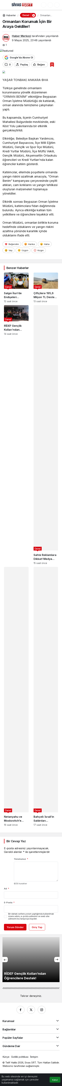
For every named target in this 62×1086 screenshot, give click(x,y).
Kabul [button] (55, 1080)
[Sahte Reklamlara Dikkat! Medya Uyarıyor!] (46, 434)
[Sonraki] (57, 959)
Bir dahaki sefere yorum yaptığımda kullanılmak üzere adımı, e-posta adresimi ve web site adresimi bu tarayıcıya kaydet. (31, 916)
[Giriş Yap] (50, 5)
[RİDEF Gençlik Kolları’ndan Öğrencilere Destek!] (16, 434)
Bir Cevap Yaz (16, 841)
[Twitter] (31, 1010)
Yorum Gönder (15, 927)
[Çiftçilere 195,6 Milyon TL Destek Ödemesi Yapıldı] (46, 288)
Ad (6, 888)
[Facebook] (20, 1010)
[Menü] (5, 5)
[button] (43, 5)
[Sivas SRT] (22, 4)
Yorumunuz (21, 859)
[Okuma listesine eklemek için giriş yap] (52, 64)
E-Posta (9, 902)
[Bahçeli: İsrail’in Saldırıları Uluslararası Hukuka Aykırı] (46, 696)
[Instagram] (42, 1010)
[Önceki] (5, 959)
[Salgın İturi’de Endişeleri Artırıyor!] (16, 288)
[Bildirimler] (57, 5)
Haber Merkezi (21, 36)
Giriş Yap (37, 927)
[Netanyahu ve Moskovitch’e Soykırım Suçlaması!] (16, 696)
